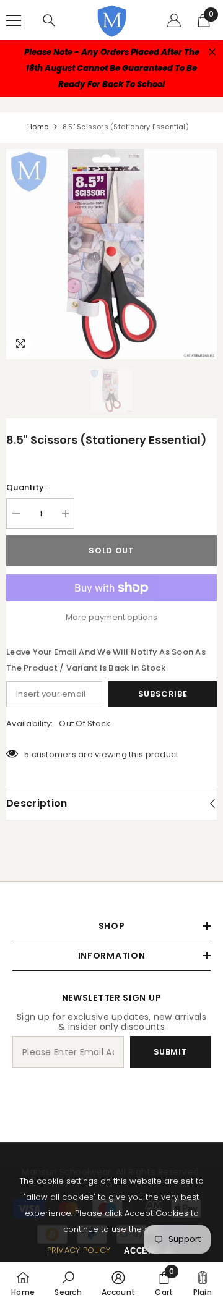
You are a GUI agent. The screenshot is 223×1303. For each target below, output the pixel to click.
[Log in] (174, 20)
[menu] (13, 20)
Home (37, 127)
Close (212, 52)
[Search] (49, 20)
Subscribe (163, 694)
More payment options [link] (111, 617)
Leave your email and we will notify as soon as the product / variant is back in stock (106, 660)
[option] (111, 254)
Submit (171, 1052)
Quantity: (26, 487)
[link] (68, 1283)
